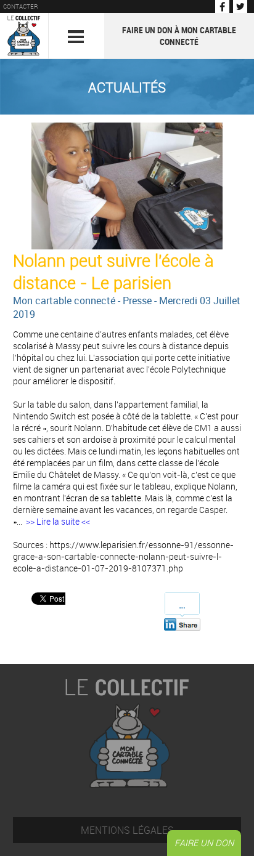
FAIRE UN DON (204, 843)
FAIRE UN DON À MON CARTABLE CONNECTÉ (179, 35)
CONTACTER (20, 6)
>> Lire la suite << (58, 521)
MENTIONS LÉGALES (127, 830)
